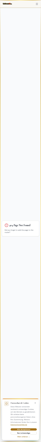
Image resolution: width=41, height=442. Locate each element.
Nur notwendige (23, 433)
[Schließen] (35, 403)
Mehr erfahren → (23, 437)
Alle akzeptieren (23, 429)
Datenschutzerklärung (19, 425)
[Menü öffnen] (37, 4)
